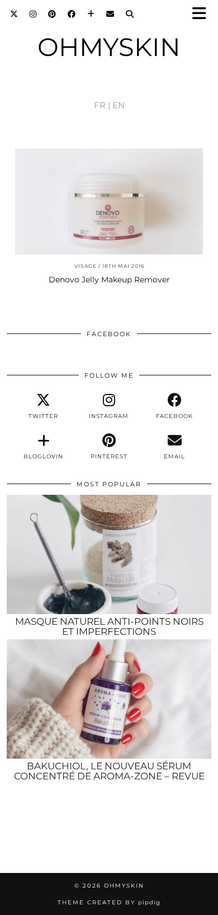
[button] (202, 14)
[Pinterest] (52, 14)
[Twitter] (14, 14)
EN (118, 105)
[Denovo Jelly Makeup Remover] (109, 201)
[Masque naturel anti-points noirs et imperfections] (109, 554)
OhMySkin (109, 46)
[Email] (110, 14)
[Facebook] (72, 14)
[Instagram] (33, 14)
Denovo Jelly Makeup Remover (109, 280)
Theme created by (109, 902)
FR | (102, 105)
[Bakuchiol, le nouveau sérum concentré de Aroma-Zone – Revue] (109, 699)
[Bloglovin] (91, 14)
